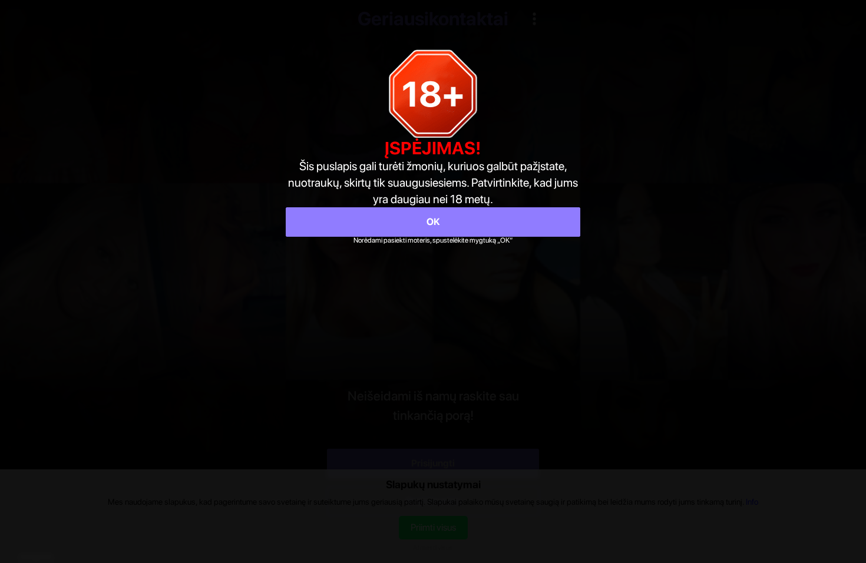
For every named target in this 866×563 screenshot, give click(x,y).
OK (433, 221)
